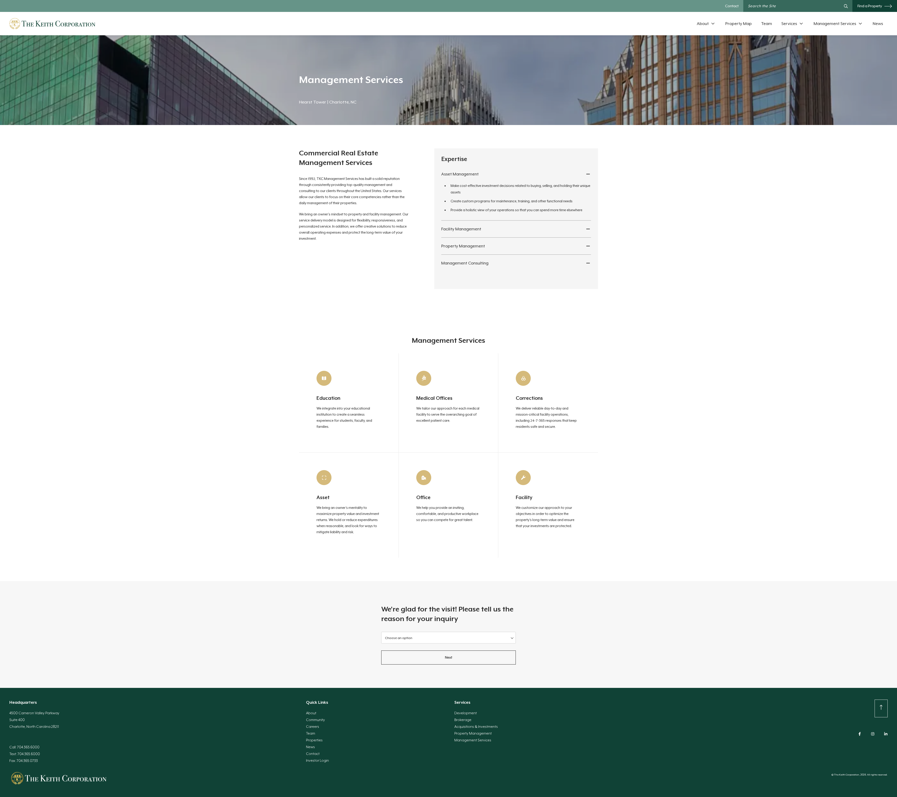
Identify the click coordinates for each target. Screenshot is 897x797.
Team (766, 23)
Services (789, 23)
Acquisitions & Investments (476, 727)
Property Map (738, 23)
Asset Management (460, 174)
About (703, 23)
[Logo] (52, 23)
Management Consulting (464, 263)
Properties (314, 740)
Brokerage (462, 720)
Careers (312, 727)
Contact (732, 6)
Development (465, 713)
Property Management (463, 246)
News (878, 23)
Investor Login (317, 760)
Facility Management (461, 229)
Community (315, 720)
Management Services (835, 23)
